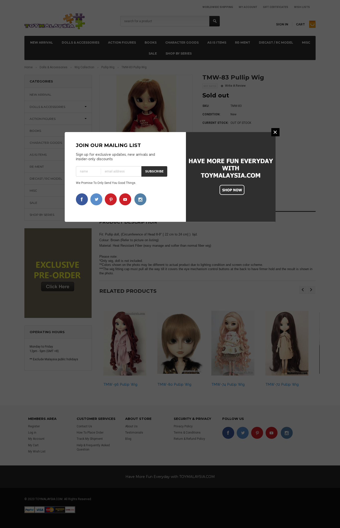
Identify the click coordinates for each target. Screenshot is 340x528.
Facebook (82, 199)
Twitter (96, 199)
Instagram (140, 199)
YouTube (125, 199)
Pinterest (111, 199)
